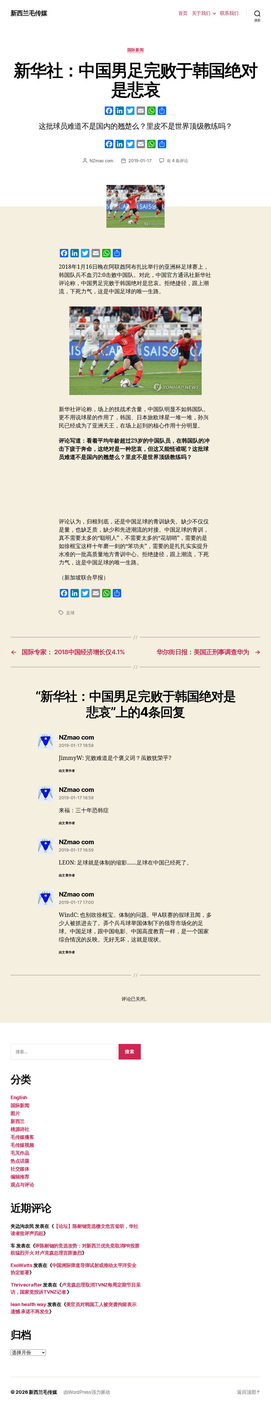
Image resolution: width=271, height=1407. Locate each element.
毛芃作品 (20, 1153)
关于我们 (201, 13)
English (19, 1097)
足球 (70, 612)
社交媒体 (20, 1169)
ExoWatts (21, 1265)
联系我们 (229, 13)
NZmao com (101, 160)
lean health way (28, 1304)
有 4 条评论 (177, 160)
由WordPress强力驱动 (87, 1392)
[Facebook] (109, 111)
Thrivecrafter (26, 1285)
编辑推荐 (20, 1177)
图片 (15, 1113)
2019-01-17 (139, 160)
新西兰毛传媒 (29, 13)
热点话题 (20, 1161)
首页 (183, 13)
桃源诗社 (20, 1129)
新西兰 (18, 1121)
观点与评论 (22, 1184)
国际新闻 (135, 50)
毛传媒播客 (22, 1137)
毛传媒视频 (22, 1145)
